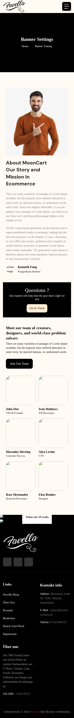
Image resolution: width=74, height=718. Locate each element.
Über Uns (9, 602)
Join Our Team (19, 363)
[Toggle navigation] (66, 6)
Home (25, 46)
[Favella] (14, 6)
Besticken (9, 618)
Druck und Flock (13, 626)
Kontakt (8, 610)
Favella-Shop (11, 594)
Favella (35, 711)
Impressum (10, 634)
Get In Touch (37, 308)
